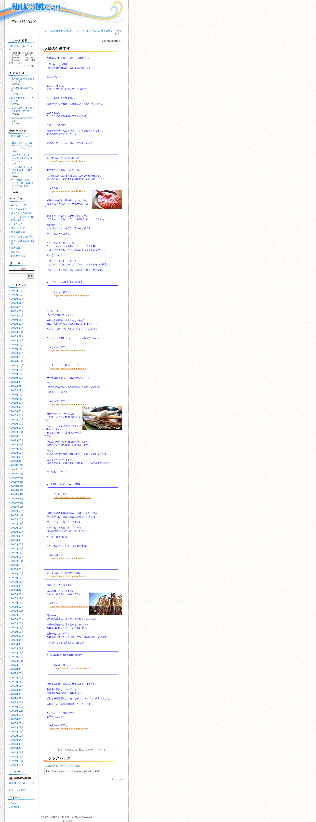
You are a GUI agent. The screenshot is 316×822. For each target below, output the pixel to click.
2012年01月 (17, 461)
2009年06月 (17, 581)
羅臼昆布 (15, 252)
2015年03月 (17, 348)
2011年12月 (17, 465)
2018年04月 (17, 315)
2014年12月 (17, 357)
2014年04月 (17, 373)
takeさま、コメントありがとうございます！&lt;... (22, 158)
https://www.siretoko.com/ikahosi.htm (69, 576)
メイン (81, 31)
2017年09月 (17, 328)
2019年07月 (17, 298)
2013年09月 (17, 394)
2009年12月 (17, 557)
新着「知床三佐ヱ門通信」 (71, 749)
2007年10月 (17, 665)
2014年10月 (17, 365)
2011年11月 (17, 469)
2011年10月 (17, 473)
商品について (18, 228)
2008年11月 (17, 611)
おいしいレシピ (19, 204)
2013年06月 (17, 407)
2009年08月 (17, 573)
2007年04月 (17, 690)
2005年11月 (17, 760)
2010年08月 (17, 527)
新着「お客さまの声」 (22, 236)
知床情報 (15, 247)
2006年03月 (17, 744)
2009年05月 (17, 586)
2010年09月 (17, 523)
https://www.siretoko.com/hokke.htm (68, 368)
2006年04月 (17, 740)
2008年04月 (17, 640)
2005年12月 (17, 756)
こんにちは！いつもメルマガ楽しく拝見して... (22, 170)
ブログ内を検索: (17, 268)
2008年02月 (17, 648)
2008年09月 (17, 619)
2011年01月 (17, 506)
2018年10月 (17, 307)
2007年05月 (17, 685)
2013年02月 (17, 423)
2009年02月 (17, 598)
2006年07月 (17, 727)
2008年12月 (17, 606)
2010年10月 (17, 519)
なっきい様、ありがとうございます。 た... (22, 186)
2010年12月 (17, 511)
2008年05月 (17, 636)
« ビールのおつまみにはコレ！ (60, 31)
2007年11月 (17, 661)
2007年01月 (17, 702)
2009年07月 (17, 577)
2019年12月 (17, 294)
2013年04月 (17, 415)
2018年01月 (17, 319)
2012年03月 (17, 457)
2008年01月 (17, 652)
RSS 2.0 (15, 807)
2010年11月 (17, 515)
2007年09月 (17, 669)
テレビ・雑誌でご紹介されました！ (22, 218)
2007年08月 (17, 673)
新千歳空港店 (18, 232)
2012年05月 (17, 452)
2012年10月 (17, 436)
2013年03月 (17, 419)
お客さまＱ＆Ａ (19, 208)
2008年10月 (17, 615)
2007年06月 (17, 681)
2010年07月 (17, 531)
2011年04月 (17, 494)
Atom (13, 803)
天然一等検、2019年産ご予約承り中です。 (23, 109)
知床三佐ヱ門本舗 (60, 817)
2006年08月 (17, 723)
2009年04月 (17, 590)
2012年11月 (17, 432)
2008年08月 (17, 623)
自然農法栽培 (18, 256)
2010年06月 (17, 536)
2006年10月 (17, 715)
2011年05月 (17, 490)
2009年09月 (17, 569)
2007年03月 (17, 694)
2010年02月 (17, 548)
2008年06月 (17, 631)
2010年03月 (17, 544)
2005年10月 (17, 765)
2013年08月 (17, 398)
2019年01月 (17, 303)
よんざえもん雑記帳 (21, 213)
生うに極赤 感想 (20, 180)
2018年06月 (17, 311)
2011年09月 (17, 477)
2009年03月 (17, 594)
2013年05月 (17, 411)
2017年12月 (17, 323)
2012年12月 (17, 427)
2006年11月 (17, 710)
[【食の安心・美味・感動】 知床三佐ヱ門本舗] (20, 779)
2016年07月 (17, 336)
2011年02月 (17, 502)
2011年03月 (17, 498)
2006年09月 (17, 719)
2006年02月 (17, 748)
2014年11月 (17, 361)
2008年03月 (17, 644)
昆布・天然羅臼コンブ (20, 790)
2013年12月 (17, 390)
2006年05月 (17, 735)
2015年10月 (17, 344)
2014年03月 (17, 377)
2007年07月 (17, 677)
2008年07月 (17, 627)
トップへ (118, 779)
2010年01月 (17, 552)
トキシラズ (17, 224)
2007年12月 (17, 656)
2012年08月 (17, 440)
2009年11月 (17, 561)
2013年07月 (17, 402)
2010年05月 (17, 540)
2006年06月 (17, 731)
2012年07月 (17, 444)
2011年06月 (17, 486)
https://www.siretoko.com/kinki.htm (67, 161)
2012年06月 (17, 448)
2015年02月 (17, 353)
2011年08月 (17, 481)
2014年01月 (17, 386)
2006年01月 (17, 752)
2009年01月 (17, 602)
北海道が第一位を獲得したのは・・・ (22, 80)
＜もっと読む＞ (28, 66)
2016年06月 (17, 340)
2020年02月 (17, 290)
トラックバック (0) (97, 749)
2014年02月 (17, 382)
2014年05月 (17, 369)
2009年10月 (17, 565)
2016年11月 (17, 332)
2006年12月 (17, 706)
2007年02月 (17, 698)
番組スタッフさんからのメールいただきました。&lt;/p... (22, 145)
